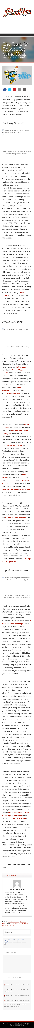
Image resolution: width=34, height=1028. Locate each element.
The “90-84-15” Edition (22, 1000)
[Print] (24, 91)
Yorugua (7, 989)
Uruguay (20, 923)
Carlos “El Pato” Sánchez (15, 517)
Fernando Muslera (12, 393)
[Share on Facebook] (5, 91)
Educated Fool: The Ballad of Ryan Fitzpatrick (15, 1005)
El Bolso (22, 57)
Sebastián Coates (14, 445)
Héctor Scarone (19, 818)
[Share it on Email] (19, 91)
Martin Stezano (9, 1000)
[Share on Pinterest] (14, 91)
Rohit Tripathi (18, 1024)
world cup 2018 (10, 925)
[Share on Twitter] (9, 91)
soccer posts (14, 923)
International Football (13, 922)
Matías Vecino (21, 367)
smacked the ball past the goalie (16, 489)
